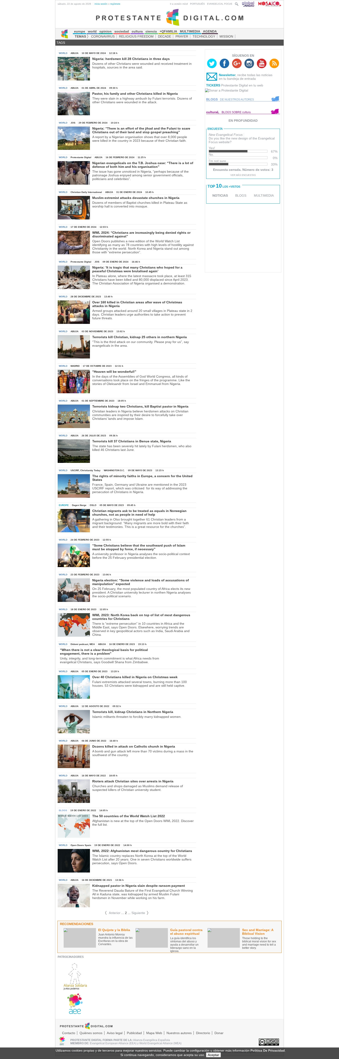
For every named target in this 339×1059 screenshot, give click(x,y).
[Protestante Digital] (169, 17)
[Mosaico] (268, 4)
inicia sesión (101, 4)
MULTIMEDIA (264, 195)
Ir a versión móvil (179, 4)
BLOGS (240, 195)
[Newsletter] (212, 77)
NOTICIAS (220, 195)
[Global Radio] (248, 4)
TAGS (60, 42)
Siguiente (140, 913)
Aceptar (213, 1055)
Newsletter (227, 75)
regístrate (115, 4)
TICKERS (213, 85)
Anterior (112, 913)
